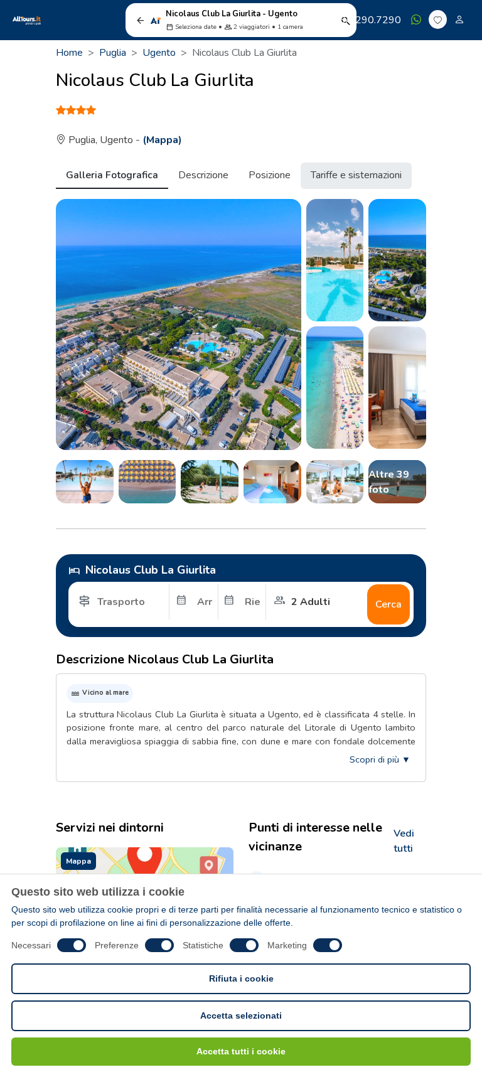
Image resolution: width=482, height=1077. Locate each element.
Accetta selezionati (241, 1015)
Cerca (388, 604)
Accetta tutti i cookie (241, 1051)
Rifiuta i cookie (241, 978)
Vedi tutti (404, 841)
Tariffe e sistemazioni (356, 175)
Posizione (270, 175)
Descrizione (203, 175)
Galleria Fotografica (112, 175)
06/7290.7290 (367, 20)
